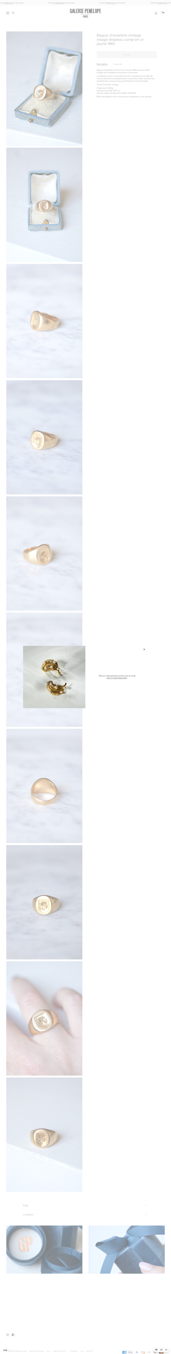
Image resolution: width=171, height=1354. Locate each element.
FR (156, 1350)
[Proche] (144, 649)
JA (166, 1350)
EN (161, 1350)
